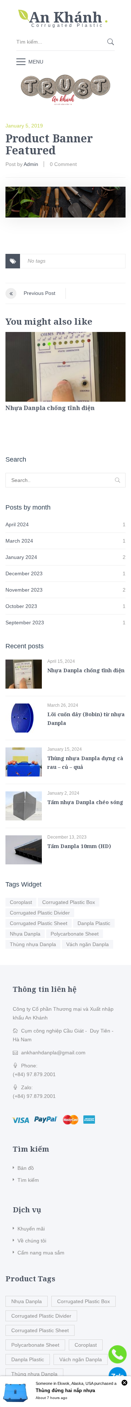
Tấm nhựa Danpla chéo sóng (85, 802)
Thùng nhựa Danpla (33, 944)
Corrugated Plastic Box (68, 902)
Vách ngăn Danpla (87, 944)
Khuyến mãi (31, 1229)
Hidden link (65, 13)
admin (31, 164)
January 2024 (21, 557)
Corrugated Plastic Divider (40, 913)
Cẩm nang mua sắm (40, 1253)
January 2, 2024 (63, 793)
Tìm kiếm (28, 1180)
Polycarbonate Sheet (75, 934)
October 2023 (21, 606)
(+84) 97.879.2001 (34, 1074)
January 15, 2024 (64, 749)
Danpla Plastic (94, 923)
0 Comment (63, 164)
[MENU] (20, 61)
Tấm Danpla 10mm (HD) (79, 846)
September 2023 (24, 622)
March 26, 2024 (62, 705)
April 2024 (17, 524)
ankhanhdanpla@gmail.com (53, 1052)
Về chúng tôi (31, 1241)
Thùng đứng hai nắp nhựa (65, 1390)
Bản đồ (25, 1168)
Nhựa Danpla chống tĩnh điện (50, 408)
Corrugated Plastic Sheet (38, 923)
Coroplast (21, 902)
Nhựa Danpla (25, 934)
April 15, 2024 (61, 661)
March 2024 (19, 541)
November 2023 (24, 590)
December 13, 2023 (67, 837)
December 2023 (24, 573)
